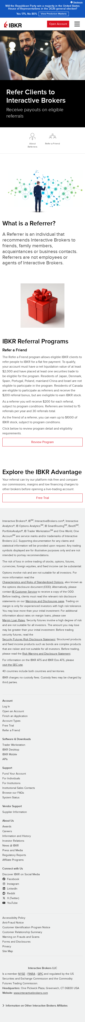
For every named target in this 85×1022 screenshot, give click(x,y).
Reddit (10, 893)
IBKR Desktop (10, 749)
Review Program (42, 442)
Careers (7, 831)
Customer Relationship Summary (22, 932)
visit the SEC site (12, 665)
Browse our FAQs (13, 792)
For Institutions (11, 783)
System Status (11, 797)
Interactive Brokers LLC (42, 968)
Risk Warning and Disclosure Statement (46, 653)
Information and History (16, 836)
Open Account (58, 24)
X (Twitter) (12, 898)
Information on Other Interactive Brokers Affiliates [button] (37, 1005)
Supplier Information (14, 812)
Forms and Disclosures (16, 941)
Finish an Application (15, 716)
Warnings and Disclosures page (45, 601)
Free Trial (42, 498)
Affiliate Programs (13, 860)
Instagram (12, 884)
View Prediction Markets (54, 13)
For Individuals (11, 778)
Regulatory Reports (14, 855)
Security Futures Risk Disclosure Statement (28, 639)
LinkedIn (11, 888)
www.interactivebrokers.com (31, 993)
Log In (6, 706)
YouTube (12, 903)
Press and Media (12, 850)
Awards (6, 826)
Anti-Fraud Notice (13, 922)
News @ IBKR (10, 845)
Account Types (11, 721)
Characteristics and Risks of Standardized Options (32, 582)
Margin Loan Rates (13, 620)
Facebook (12, 879)
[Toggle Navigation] (76, 24)
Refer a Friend (11, 730)
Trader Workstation (13, 745)
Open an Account (13, 711)
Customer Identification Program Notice (26, 927)
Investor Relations (13, 840)
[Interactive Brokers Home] (13, 24)
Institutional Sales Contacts (18, 788)
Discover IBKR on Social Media (21, 874)
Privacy (6, 946)
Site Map (7, 951)
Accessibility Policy (13, 918)
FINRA (31, 974)
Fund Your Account (14, 773)
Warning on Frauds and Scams (21, 937)
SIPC (40, 974)
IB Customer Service (24, 591)
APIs (5, 759)
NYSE (21, 974)
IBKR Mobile (9, 754)
